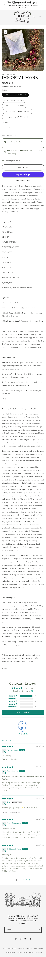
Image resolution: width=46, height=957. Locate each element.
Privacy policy (38, 948)
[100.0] (22, 725)
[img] (8, 746)
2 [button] (20, 880)
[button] (5, 17)
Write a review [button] (23, 712)
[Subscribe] (38, 930)
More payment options (23, 180)
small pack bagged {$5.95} (14, 117)
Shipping (4, 86)
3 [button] (23, 880)
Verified (22, 734)
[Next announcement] (41, 4)
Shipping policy (22, 952)
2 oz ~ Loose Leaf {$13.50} (15, 94)
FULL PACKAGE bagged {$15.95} (17, 111)
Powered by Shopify (25, 948)
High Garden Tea (13, 948)
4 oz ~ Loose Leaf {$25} (14, 100)
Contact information (35, 952)
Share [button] (6, 668)
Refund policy (10, 952)
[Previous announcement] (4, 4)
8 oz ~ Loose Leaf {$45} (14, 105)
